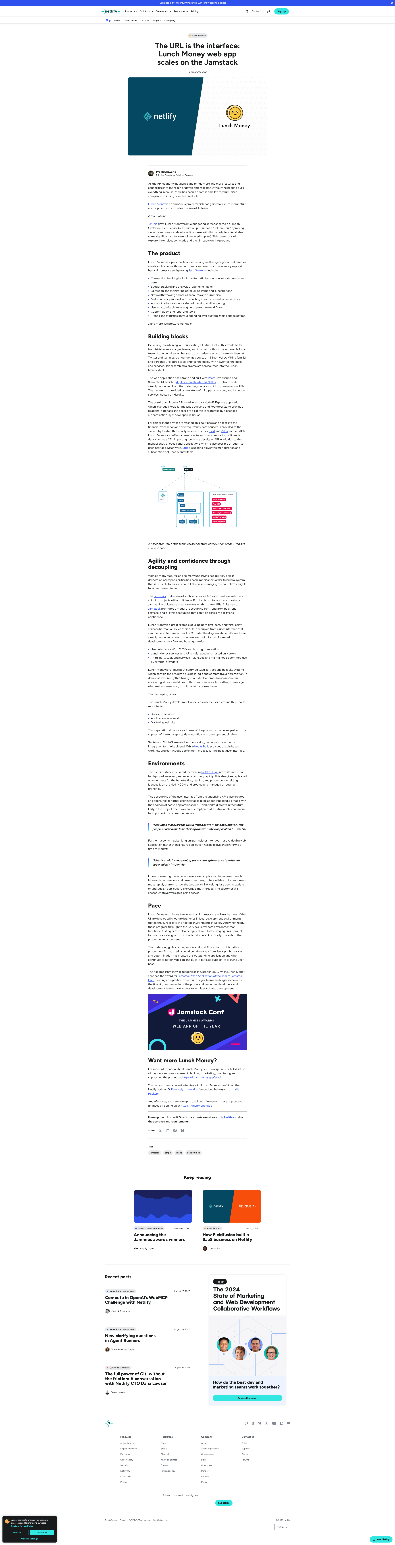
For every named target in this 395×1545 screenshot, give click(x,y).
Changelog (169, 20)
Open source (207, 1454)
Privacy (123, 1520)
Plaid (212, 431)
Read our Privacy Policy (22, 1526)
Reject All (16, 1532)
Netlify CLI (125, 1470)
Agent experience (210, 1448)
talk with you (229, 1117)
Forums (245, 1459)
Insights (157, 20)
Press (204, 1482)
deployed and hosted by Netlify (196, 382)
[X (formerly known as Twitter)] (266, 1424)
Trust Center (111, 1520)
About (204, 1443)
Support (245, 1448)
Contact (256, 11)
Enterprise (125, 1476)
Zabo (224, 431)
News (117, 20)
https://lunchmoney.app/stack (202, 1077)
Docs (163, 1443)
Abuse (147, 1520)
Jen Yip (152, 224)
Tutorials (145, 20)
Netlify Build (201, 746)
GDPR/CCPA (135, 1520)
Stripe (186, 448)
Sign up (281, 11)
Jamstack (160, 596)
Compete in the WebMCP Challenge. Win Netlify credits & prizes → (194, 2)
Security (124, 1465)
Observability (126, 1459)
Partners (205, 1470)
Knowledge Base (169, 1459)
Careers (205, 1476)
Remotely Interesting (184, 1089)
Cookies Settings (29, 1539)
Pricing (195, 11)
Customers (206, 1465)
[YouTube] (274, 1424)
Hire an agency (168, 1470)
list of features (198, 270)
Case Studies (130, 20)
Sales (244, 1443)
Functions (125, 1454)
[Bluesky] (259, 1424)
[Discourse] (281, 1424)
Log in (267, 11)
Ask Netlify (383, 1539)
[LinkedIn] (253, 1424)
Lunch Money (157, 204)
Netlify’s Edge (209, 772)
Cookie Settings (160, 1520)
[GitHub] (246, 1424)
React (211, 378)
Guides (164, 1465)
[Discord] (288, 1424)
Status (164, 1448)
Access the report (247, 1397)
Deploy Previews (128, 1448)
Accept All (42, 1532)
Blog (108, 20)
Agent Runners (127, 1443)
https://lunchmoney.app (196, 1105)
